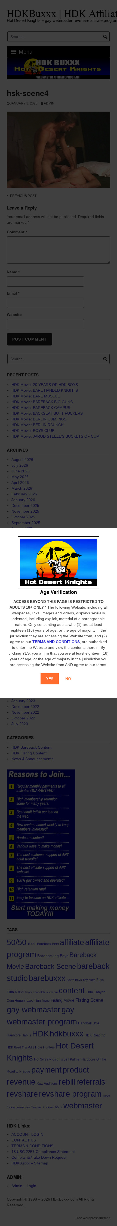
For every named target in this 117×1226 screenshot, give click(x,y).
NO (68, 678)
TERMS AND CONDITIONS (56, 642)
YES (49, 678)
